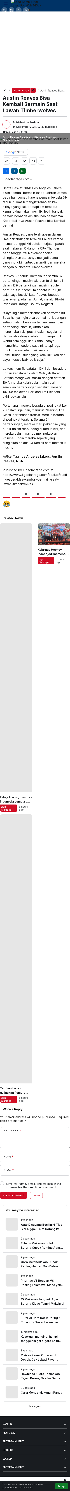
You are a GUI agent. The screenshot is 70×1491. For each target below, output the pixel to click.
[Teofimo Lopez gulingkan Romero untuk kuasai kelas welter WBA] (16, 958)
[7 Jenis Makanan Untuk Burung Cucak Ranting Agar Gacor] (35, 1243)
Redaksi (34, 122)
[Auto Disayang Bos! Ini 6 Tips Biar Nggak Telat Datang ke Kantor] (35, 1224)
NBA (19, 461)
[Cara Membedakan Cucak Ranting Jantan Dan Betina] (35, 1262)
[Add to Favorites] (15, 160)
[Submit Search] (4, 10)
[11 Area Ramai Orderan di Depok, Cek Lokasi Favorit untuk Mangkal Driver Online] (35, 1355)
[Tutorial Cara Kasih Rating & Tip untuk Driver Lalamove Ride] (35, 1318)
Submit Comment (13, 1195)
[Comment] (24, 160)
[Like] (6, 160)
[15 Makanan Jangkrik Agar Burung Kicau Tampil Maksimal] (35, 1299)
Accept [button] (61, 1486)
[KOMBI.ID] (27, 3)
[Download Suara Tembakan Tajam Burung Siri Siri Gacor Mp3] (35, 1374)
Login (36, 1195)
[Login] (19, 10)
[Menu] (5, 3)
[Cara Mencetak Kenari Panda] (35, 1392)
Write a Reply (12, 1109)
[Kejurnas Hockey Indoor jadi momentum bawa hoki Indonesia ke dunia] (54, 667)
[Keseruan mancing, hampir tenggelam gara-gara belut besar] (35, 1336)
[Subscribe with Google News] (15, 152)
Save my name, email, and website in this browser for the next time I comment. (34, 1185)
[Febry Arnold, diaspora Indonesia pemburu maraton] (16, 667)
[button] (11, 10)
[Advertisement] (35, 48)
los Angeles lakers (35, 456)
